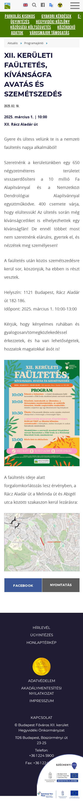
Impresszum (42, 701)
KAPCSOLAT (41, 718)
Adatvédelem (41, 681)
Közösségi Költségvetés (30, 27)
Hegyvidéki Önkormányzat (6, 6)
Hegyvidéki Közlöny (53, 21)
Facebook (23, 585)
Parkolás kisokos (20, 16)
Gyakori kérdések (56, 16)
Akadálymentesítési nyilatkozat (41, 691)
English (25, 5)
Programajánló (33, 43)
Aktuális (13, 43)
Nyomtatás (61, 585)
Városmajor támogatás (49, 32)
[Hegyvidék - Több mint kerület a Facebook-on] (43, 5)
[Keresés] (34, 5)
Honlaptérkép (41, 643)
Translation (51, 5)
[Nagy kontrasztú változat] (60, 5)
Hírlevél (41, 628)
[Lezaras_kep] (42, 542)
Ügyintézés (41, 635)
